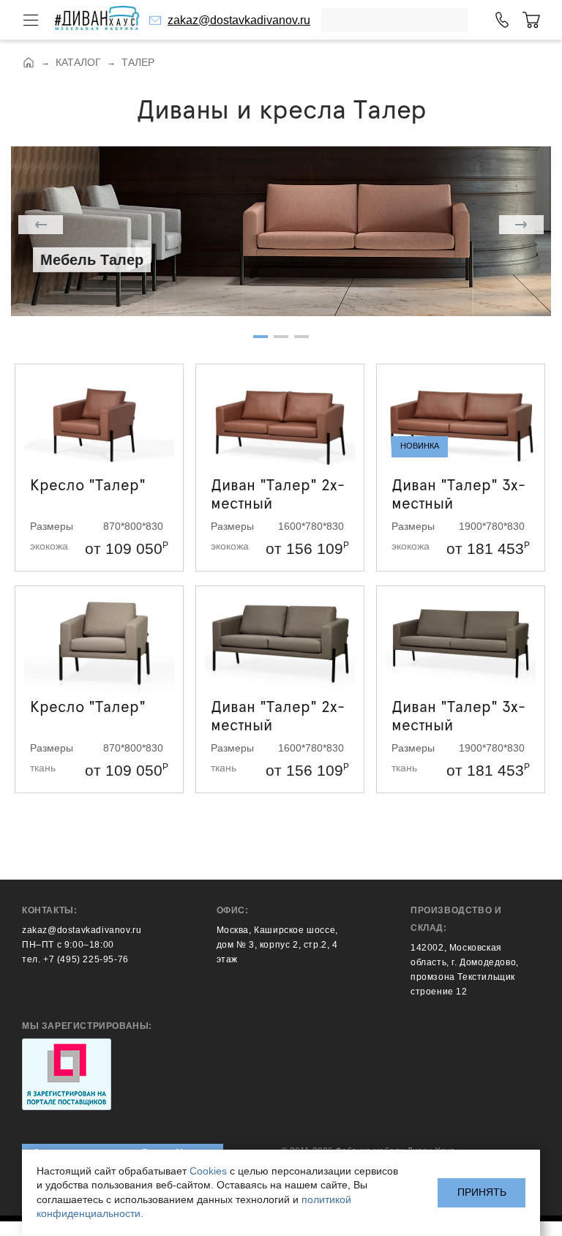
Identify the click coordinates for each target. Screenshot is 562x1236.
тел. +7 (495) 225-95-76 (75, 959)
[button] (40, 224)
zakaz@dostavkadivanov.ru (239, 20)
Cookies (208, 1171)
